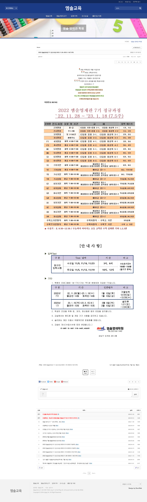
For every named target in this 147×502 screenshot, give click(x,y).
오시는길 (85, 16)
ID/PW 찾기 (136, 2)
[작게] (125, 62)
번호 (39, 410)
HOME (127, 41)
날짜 (131, 410)
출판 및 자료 (96, 16)
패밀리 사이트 (126, 484)
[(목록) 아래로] (131, 62)
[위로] (128, 62)
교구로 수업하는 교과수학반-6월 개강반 (54, 433)
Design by (135, 488)
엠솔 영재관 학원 (73, 28)
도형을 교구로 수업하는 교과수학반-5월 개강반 (56, 429)
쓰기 (138, 468)
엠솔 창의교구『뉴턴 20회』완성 (52, 422)
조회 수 (139, 410)
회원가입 (128, 2)
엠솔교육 (49, 16)
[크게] (122, 62)
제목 (84, 410)
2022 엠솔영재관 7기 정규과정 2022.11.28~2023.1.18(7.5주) (56, 52)
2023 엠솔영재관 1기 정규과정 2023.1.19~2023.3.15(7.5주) (60, 452)
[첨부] (140, 62)
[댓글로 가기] (134, 62)
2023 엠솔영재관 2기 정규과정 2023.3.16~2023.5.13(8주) (59, 448)
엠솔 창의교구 (61, 16)
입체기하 (74, 16)
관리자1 (40, 56)
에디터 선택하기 (133, 389)
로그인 (121, 2)
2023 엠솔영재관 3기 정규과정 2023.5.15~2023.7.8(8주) (59, 444)
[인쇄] (137, 62)
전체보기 (11, 8)
